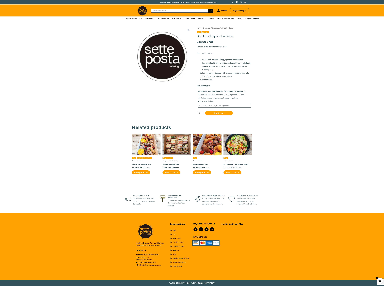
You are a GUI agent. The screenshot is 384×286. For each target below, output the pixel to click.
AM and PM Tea (162, 18)
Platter (201, 18)
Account (224, 10)
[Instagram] (236, 2)
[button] (188, 30)
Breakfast (149, 18)
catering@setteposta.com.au (151, 265)
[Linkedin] (240, 2)
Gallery (239, 18)
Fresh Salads (177, 18)
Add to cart (219, 113)
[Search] (210, 11)
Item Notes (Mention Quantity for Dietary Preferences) (221, 96)
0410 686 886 (147, 260)
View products (141, 172)
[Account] (218, 10)
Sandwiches (190, 18)
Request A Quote (252, 18)
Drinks (211, 18)
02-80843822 (151, 262)
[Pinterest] (245, 2)
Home (199, 28)
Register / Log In (239, 10)
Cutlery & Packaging (225, 18)
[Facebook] (232, 2)
